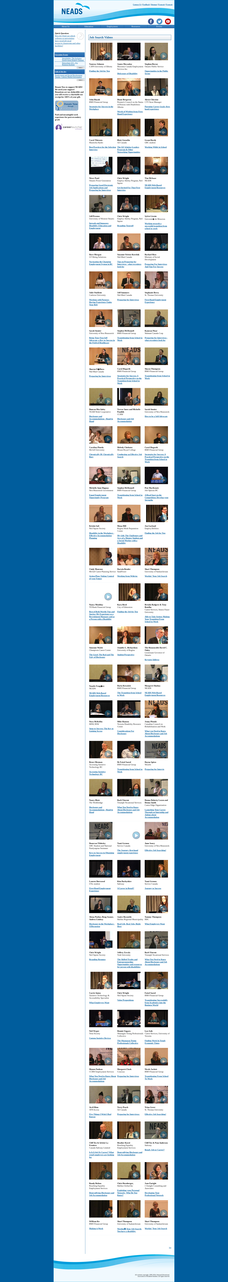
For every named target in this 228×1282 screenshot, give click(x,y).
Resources (136, 26)
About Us (65, 26)
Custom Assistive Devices (100, 1038)
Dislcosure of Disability (127, 73)
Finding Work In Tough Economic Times (155, 1041)
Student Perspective (125, 654)
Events (159, 26)
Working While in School (156, 147)
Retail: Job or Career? (155, 1150)
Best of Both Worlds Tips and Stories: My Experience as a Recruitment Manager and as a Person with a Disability (102, 615)
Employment (112, 26)
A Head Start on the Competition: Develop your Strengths (156, 497)
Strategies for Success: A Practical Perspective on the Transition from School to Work (129, 379)
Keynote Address (152, 659)
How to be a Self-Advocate (156, 416)
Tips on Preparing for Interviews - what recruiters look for (129, 264)
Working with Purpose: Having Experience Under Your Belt (100, 302)
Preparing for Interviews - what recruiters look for (156, 339)
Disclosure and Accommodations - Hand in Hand (101, 418)
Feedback (146, 4)
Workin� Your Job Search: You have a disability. (129, 1230)
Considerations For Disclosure (125, 732)
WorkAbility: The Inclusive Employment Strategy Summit (73, 59)
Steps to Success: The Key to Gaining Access (101, 729)
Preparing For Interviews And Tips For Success (156, 265)
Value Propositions (125, 1000)
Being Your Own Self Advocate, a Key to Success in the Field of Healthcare (102, 340)
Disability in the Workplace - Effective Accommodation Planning (101, 535)
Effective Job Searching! (155, 850)
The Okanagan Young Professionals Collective (127, 1041)
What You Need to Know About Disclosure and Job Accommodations (128, 809)
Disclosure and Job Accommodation (125, 420)
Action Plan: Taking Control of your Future (101, 577)
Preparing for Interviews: (128, 1114)
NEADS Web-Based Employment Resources (155, 186)
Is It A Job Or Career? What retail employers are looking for (101, 1154)
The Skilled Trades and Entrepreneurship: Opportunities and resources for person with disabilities (129, 963)
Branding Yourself (125, 226)
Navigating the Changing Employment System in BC (101, 263)
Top (170, 1247)
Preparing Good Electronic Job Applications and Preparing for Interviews (101, 187)
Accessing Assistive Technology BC (97, 773)
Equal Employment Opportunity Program (99, 496)
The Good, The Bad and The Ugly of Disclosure (101, 655)
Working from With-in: (127, 576)
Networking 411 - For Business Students (70, 64)
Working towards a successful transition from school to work (156, 226)
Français (161, 4)
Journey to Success (153, 888)
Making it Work (96, 1228)
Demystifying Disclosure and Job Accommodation (129, 1153)
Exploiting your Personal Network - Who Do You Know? (128, 1192)
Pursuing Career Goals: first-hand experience (157, 107)
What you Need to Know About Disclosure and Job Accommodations (156, 733)
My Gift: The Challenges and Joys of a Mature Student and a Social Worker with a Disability (130, 539)
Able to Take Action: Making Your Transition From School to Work (157, 619)
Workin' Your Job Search (156, 576)
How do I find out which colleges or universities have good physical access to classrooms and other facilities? (67, 41)
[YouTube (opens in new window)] (168, 24)
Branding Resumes (97, 959)
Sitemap (154, 4)
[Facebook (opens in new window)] (151, 24)
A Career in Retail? (125, 888)
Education (89, 26)
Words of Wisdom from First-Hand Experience (130, 112)
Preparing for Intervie (154, 769)
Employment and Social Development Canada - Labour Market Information (68, 76)
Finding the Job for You (99, 71)
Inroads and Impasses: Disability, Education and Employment (100, 225)
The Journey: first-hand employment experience (127, 851)
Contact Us (137, 4)
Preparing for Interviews (128, 300)
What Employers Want (155, 924)
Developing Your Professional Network (154, 1194)
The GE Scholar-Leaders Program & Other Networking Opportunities (128, 149)
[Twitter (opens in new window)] (160, 24)
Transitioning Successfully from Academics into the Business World (156, 1002)
